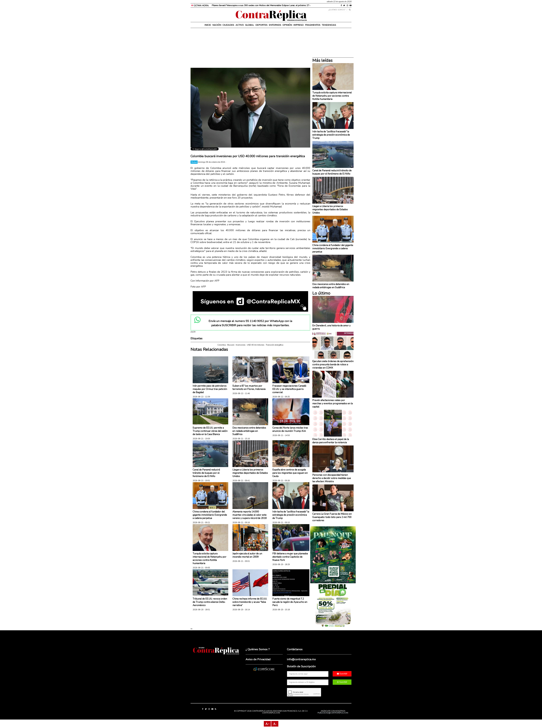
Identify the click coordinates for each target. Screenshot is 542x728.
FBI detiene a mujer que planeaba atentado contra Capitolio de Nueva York (290, 557)
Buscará (230, 345)
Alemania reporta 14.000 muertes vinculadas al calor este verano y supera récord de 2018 (249, 515)
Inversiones (240, 345)
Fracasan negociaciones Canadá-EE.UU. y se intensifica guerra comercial (289, 389)
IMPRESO (298, 25)
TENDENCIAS (329, 25)
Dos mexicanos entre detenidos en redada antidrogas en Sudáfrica (249, 431)
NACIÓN (216, 25)
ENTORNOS (275, 25)
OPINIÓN (287, 25)
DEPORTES (261, 25)
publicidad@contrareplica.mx (333, 713)
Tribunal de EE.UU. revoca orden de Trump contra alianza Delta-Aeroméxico (210, 602)
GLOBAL (249, 25)
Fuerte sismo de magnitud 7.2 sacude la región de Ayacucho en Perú (289, 602)
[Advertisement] (250, 48)
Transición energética (274, 345)
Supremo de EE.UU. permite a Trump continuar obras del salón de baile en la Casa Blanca (210, 431)
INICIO (208, 25)
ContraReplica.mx (271, 713)
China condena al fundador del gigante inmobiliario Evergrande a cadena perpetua (210, 515)
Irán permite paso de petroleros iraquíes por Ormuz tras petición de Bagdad (210, 389)
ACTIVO (240, 25)
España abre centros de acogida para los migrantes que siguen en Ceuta (290, 473)
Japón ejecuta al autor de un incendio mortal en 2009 (247, 555)
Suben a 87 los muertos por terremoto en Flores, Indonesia (248, 387)
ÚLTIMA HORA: (201, 5)
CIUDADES (228, 25)
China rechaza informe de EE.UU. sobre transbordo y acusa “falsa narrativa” (249, 602)
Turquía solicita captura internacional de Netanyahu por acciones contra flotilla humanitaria (209, 558)
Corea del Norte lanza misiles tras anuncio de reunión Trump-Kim (290, 429)
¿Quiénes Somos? (337, 10)
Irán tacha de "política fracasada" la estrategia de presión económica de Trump (290, 515)
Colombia (222, 345)
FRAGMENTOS (312, 25)
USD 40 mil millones (255, 345)
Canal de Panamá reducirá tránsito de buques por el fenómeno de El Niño (206, 473)
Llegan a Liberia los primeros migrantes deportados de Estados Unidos (250, 473)
